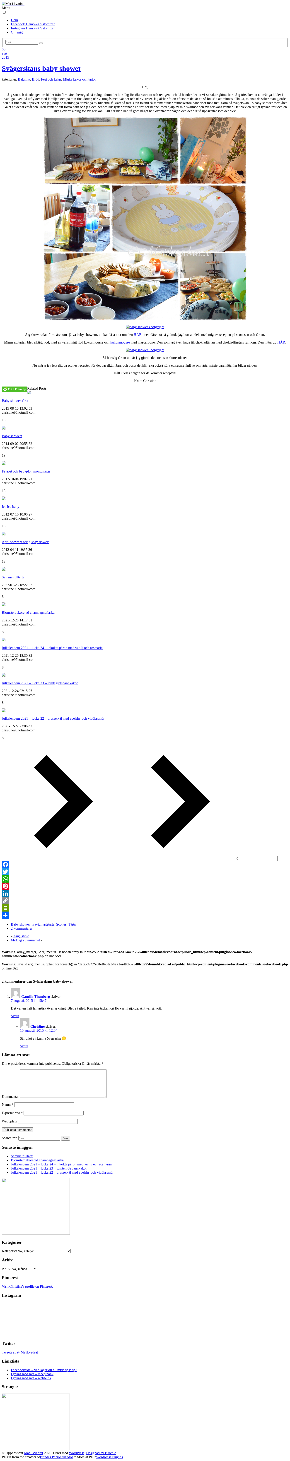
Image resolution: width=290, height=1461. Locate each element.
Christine (37, 1026)
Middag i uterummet (25, 940)
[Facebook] (145, 864)
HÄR (138, 335)
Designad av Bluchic (101, 1453)
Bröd (35, 79)
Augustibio (21, 936)
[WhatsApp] (145, 879)
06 (3, 49)
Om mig (17, 32)
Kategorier (9, 1251)
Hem (14, 20)
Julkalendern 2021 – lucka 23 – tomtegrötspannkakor (40, 683)
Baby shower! (12, 436)
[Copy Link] (145, 900)
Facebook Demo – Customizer (33, 24)
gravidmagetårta (42, 924)
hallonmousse (120, 342)
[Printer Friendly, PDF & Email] (14, 389)
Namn (7, 1104)
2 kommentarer (21, 928)
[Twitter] (145, 871)
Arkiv (6, 1269)
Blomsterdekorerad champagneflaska (28, 612)
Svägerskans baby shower (41, 68)
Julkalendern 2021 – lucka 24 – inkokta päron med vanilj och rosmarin (52, 648)
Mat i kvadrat (33, 1453)
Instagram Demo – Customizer (33, 28)
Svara (15, 1016)
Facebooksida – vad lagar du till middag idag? (44, 1370)
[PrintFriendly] (145, 908)
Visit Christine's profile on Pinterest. (27, 1286)
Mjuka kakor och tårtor (79, 79)
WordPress (76, 1453)
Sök (65, 1138)
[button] (4, 12)
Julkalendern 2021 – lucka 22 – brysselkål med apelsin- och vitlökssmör (53, 718)
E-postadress (12, 1113)
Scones (61, 924)
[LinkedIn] (145, 893)
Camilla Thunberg (35, 996)
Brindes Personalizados (56, 1457)
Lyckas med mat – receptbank (32, 1374)
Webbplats (9, 1121)
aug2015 (5, 55)
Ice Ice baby (10, 506)
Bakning (24, 79)
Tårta (72, 924)
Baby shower (20, 924)
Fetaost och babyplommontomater (26, 471)
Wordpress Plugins (109, 1457)
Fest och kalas (51, 79)
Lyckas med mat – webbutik (31, 1378)
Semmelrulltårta (13, 577)
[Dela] (145, 915)
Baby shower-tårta (15, 401)
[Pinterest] (145, 886)
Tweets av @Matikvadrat (20, 1352)
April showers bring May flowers (25, 542)
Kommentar (10, 1096)
